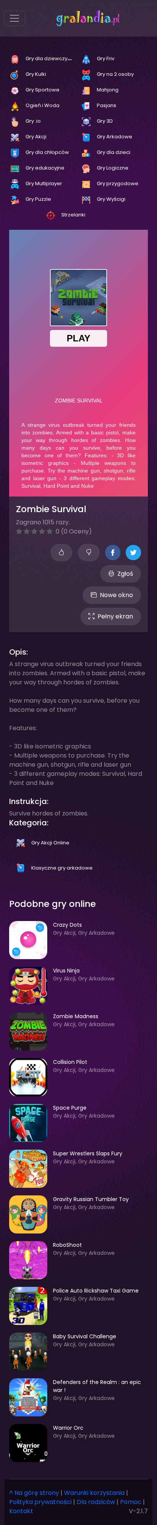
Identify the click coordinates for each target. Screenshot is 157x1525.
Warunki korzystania (94, 1492)
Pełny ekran (115, 616)
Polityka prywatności (40, 1502)
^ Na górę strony (34, 1492)
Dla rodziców (96, 1502)
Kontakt (21, 1511)
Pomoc (130, 1502)
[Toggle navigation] (14, 18)
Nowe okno (116, 595)
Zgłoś (125, 573)
